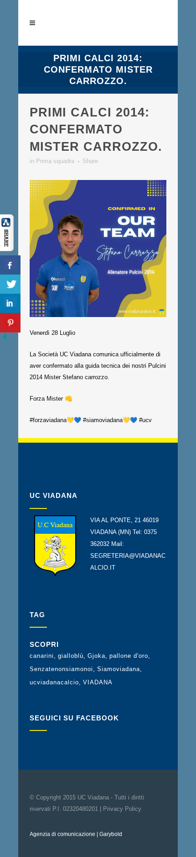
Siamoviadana (118, 669)
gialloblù (70, 655)
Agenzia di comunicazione (62, 834)
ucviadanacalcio (54, 682)
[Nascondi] (4, 339)
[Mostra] (7, 249)
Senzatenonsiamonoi (61, 669)
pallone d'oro (128, 655)
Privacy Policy (122, 808)
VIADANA (98, 682)
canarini (42, 655)
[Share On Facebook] (10, 265)
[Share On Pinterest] (10, 323)
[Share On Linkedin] (10, 303)
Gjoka (96, 655)
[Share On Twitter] (10, 284)
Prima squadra (55, 161)
